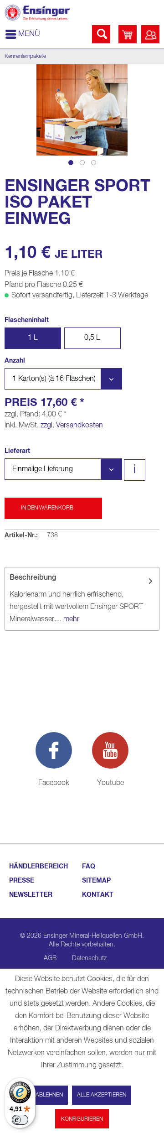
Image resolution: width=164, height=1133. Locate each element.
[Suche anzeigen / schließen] (101, 34)
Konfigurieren (82, 1119)
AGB (50, 958)
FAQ (88, 866)
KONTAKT (97, 895)
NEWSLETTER (30, 895)
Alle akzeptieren (101, 1095)
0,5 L (92, 338)
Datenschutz (89, 958)
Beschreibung (33, 578)
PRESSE (21, 881)
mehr (70, 619)
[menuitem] (22, 34)
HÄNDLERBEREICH (38, 866)
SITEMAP (96, 881)
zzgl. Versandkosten (72, 425)
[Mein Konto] (150, 34)
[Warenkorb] (127, 34)
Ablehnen (49, 1095)
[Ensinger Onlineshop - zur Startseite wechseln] (37, 13)
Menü (29, 34)
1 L (33, 338)
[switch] (20, 1120)
